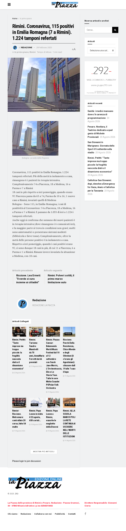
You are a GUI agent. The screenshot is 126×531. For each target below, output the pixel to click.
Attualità (19, 405)
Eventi (51, 334)
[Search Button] (115, 30)
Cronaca (36, 334)
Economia (19, 334)
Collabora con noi (43, 514)
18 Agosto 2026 (36, 424)
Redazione (26, 47)
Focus (68, 334)
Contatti (72, 514)
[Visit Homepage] (65, 5)
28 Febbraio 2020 (44, 47)
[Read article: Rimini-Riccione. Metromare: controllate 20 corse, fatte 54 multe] (19, 403)
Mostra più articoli (43, 452)
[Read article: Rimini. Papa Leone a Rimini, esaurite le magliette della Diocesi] (53, 403)
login (21, 461)
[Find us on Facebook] (85, 514)
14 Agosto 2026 (70, 440)
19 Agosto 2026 (36, 366)
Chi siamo (12, 514)
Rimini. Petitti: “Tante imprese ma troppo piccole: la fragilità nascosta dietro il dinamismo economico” (100, 165)
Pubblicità (60, 514)
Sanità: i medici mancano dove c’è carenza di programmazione (100, 114)
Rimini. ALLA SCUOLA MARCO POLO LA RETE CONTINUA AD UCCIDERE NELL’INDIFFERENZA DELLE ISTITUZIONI (72, 423)
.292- (16, 494)
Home (14, 18)
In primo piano (26, 18)
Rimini (33, 52)
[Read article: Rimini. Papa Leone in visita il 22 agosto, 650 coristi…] (36, 403)
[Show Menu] (9, 4)
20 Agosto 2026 (19, 373)
